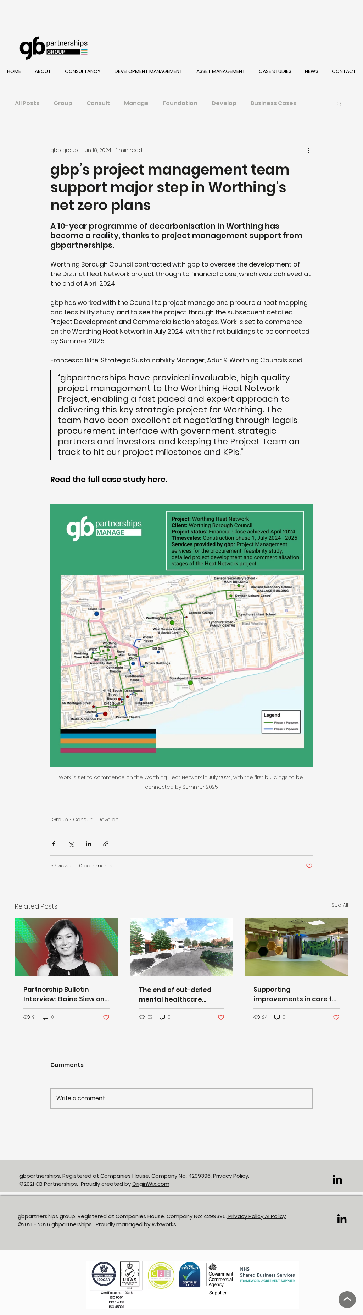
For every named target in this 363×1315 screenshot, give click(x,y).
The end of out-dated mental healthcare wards (175, 994)
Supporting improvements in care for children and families (296, 994)
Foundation (180, 103)
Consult (98, 103)
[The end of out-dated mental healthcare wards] (181, 947)
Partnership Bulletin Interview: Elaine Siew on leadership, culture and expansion (64, 994)
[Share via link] (105, 843)
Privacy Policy (246, 1216)
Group (63, 103)
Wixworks (164, 1224)
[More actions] (308, 150)
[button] (43, 71)
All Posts (27, 103)
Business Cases (273, 103)
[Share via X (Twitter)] (71, 843)
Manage (136, 103)
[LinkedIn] (337, 1179)
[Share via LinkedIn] (88, 843)
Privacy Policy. (231, 1175)
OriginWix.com (150, 1184)
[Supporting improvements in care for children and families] (296, 947)
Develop (224, 103)
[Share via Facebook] (53, 843)
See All (339, 905)
